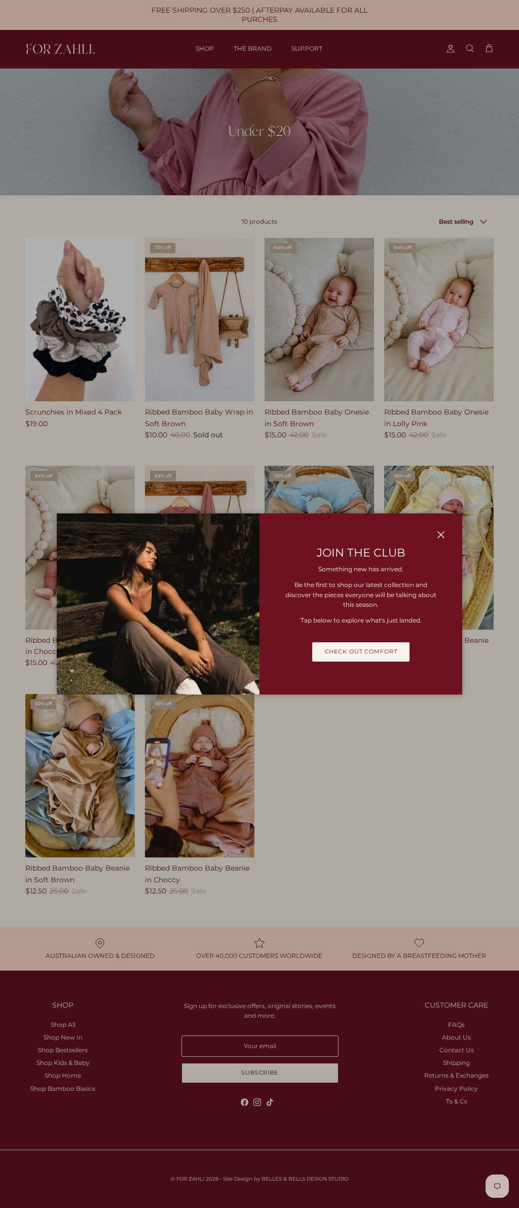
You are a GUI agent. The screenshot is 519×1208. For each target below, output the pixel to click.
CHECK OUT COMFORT (361, 651)
